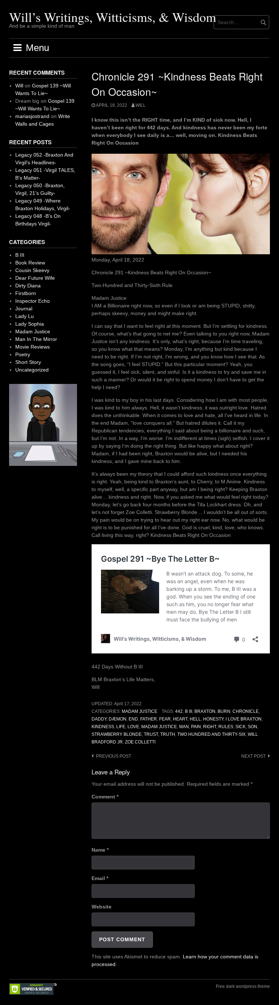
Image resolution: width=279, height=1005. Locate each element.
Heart (180, 719)
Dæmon (117, 719)
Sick (240, 726)
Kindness (103, 726)
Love (133, 726)
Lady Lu (24, 316)
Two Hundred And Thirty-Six (211, 734)
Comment (105, 797)
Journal (23, 308)
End (133, 719)
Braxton (204, 711)
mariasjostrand (32, 116)
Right (209, 726)
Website (102, 907)
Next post (253, 756)
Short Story (28, 362)
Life (120, 726)
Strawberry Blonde (117, 734)
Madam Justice (139, 711)
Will (141, 105)
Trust (151, 734)
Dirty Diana (28, 285)
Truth (167, 734)
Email (100, 878)
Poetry (22, 354)
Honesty (213, 719)
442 (179, 711)
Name (100, 850)
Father (148, 719)
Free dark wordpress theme (243, 986)
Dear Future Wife (35, 278)
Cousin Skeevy (32, 270)
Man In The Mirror (36, 339)
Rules (225, 726)
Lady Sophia (29, 324)
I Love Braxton (244, 719)
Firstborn (25, 293)
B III (188, 711)
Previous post (113, 756)
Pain (196, 726)
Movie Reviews (32, 347)
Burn (224, 711)
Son (252, 726)
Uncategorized (32, 370)
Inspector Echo (32, 301)
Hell (195, 719)
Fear (165, 719)
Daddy (99, 719)
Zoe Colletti (140, 742)
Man (184, 726)
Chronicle (245, 711)
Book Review (30, 263)
